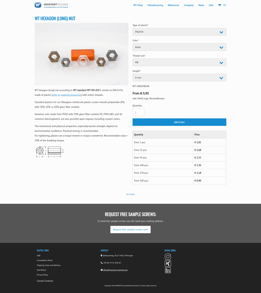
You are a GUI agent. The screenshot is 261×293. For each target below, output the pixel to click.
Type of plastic (141, 25)
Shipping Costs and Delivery (48, 265)
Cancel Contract (45, 280)
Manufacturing (155, 5)
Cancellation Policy (45, 260)
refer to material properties (66, 94)
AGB (38, 255)
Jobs (211, 5)
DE (224, 5)
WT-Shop (138, 5)
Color (136, 40)
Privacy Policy (42, 275)
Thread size (139, 55)
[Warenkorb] (219, 5)
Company (189, 5)
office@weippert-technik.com (115, 270)
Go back (130, 194)
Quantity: (137, 105)
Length (137, 70)
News (201, 5)
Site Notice (41, 270)
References (173, 5)
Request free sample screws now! (130, 229)
